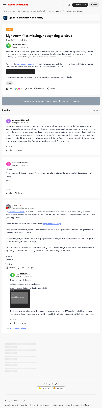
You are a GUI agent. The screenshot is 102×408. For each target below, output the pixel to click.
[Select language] (69, 5)
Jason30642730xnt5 (19, 44)
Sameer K (15, 205)
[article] (51, 135)
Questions (51, 11)
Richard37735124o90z (20, 163)
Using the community (12, 405)
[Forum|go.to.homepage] (18, 5)
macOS (9, 83)
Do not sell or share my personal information (65, 405)
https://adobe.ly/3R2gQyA (52, 224)
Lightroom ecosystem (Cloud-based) (34, 11)
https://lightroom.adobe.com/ (26, 64)
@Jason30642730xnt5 (17, 212)
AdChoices (86, 405)
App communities (15, 11)
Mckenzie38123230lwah (20, 120)
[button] (4, 5)
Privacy (32, 405)
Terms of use (24, 405)
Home (5, 11)
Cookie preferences (43, 405)
